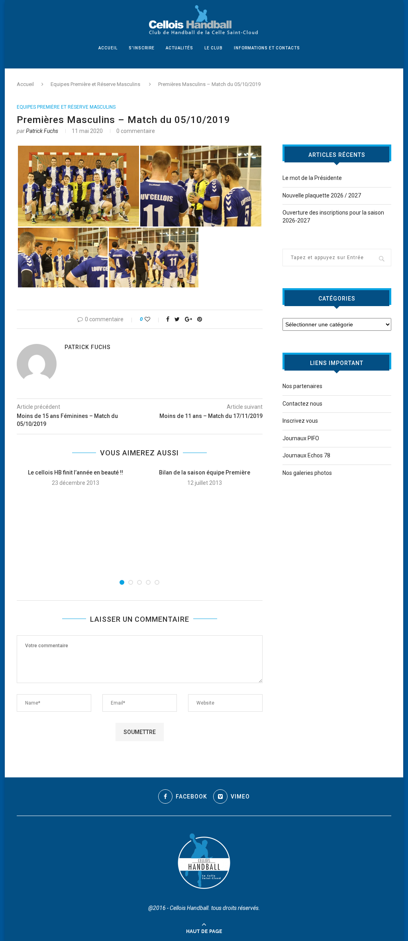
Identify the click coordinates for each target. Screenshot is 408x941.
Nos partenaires (302, 386)
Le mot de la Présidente (312, 178)
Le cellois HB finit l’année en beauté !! (75, 472)
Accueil (108, 48)
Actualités (179, 48)
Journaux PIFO (300, 438)
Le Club (213, 48)
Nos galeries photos (307, 473)
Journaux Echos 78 (306, 455)
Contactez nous (302, 403)
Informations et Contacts (267, 48)
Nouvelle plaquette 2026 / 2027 (321, 195)
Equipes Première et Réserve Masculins (95, 84)
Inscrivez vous (300, 421)
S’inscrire (142, 48)
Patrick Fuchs (42, 131)
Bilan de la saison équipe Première (204, 472)
